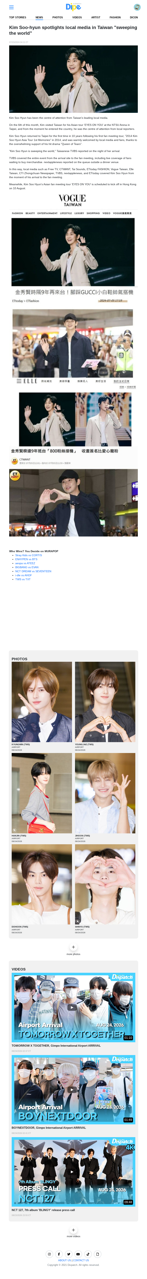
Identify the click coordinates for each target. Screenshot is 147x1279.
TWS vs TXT (23, 579)
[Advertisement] (78, 617)
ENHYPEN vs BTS (26, 559)
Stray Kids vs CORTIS (28, 555)
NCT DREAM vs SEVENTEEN (33, 571)
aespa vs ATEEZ (25, 563)
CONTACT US (81, 1260)
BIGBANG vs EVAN (26, 567)
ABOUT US (64, 1260)
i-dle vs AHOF (23, 575)
